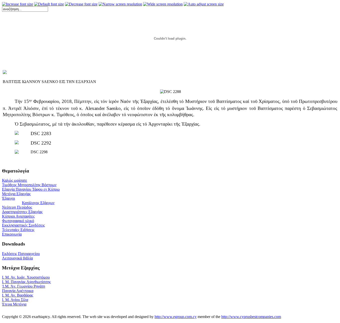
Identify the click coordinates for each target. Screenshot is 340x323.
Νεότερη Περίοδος (17, 207)
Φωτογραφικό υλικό (18, 221)
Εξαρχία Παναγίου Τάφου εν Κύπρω (31, 189)
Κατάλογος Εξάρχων (38, 203)
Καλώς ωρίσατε (14, 180)
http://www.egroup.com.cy (176, 317)
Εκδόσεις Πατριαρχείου (21, 253)
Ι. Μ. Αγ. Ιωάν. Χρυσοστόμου (26, 277)
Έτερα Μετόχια (14, 304)
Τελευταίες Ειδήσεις (18, 230)
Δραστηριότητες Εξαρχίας (22, 212)
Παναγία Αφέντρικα (17, 291)
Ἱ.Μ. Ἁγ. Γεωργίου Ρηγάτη (23, 286)
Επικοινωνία (12, 234)
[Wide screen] (163, 4)
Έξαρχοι (8, 198)
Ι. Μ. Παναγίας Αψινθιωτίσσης (26, 282)
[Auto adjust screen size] (204, 4)
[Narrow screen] (120, 4)
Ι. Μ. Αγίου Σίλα (15, 300)
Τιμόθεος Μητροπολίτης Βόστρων (29, 185)
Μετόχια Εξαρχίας (16, 194)
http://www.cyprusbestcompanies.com (251, 317)
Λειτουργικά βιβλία (17, 258)
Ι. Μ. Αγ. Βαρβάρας (17, 295)
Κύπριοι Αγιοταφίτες (18, 216)
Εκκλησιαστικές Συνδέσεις (23, 225)
